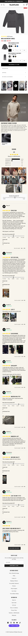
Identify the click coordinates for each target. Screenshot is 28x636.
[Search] (4, 4)
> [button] (19, 548)
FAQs (14, 575)
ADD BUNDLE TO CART (14, 64)
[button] (22, 248)
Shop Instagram (14, 588)
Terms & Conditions (14, 607)
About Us (14, 600)
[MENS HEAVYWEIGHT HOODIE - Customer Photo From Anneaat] (22, 171)
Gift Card (14, 605)
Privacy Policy (14, 610)
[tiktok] (19, 622)
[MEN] (18, 188)
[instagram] (11, 622)
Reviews (14, 585)
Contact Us (14, 578)
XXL (24, 50)
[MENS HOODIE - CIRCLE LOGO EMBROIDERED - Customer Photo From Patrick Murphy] (10, 188)
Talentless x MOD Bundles (14, 612)
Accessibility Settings (14, 593)
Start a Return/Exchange (14, 573)
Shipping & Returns (14, 580)
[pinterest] (14, 622)
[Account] (23, 4)
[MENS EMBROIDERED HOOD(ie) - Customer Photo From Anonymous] (6, 180)
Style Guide (14, 602)
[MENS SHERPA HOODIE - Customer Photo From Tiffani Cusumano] (6, 171)
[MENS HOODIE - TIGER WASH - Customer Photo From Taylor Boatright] (22, 180)
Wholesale (14, 615)
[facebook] (8, 622)
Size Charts (14, 591)
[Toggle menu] (1, 4)
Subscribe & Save (14, 565)
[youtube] (16, 622)
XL (20, 50)
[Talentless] (14, 5)
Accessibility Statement (14, 583)
